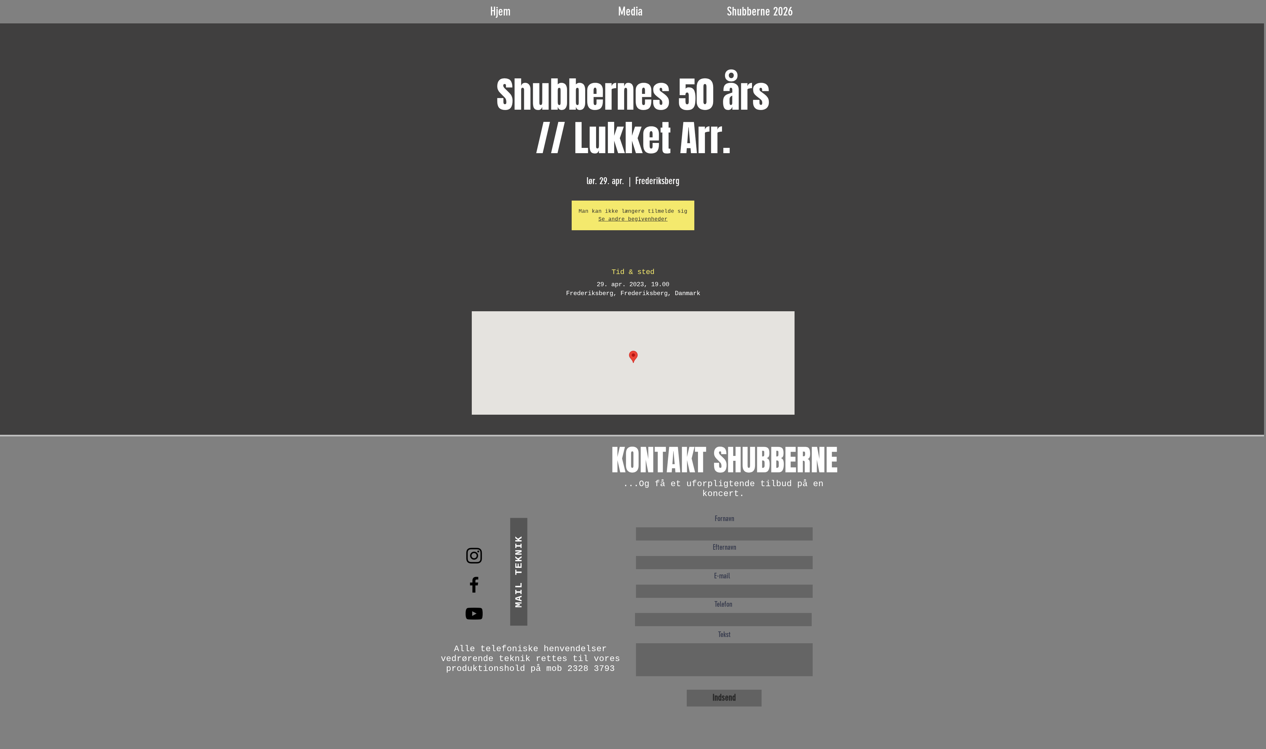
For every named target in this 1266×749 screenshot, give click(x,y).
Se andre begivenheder (633, 219)
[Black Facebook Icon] (474, 584)
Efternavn (724, 547)
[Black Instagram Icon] (474, 555)
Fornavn (724, 518)
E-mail (722, 576)
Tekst (724, 634)
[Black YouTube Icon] (474, 613)
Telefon (723, 604)
